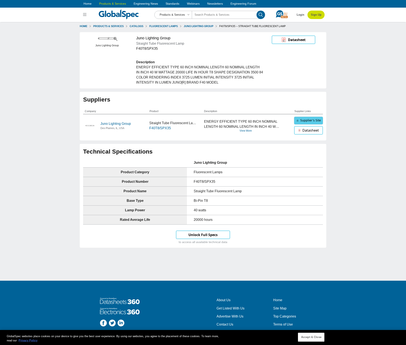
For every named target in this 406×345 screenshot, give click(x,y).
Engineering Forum (243, 3)
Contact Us (225, 324)
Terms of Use (283, 324)
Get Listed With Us (230, 308)
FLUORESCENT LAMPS (163, 26)
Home (88, 3)
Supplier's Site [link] (310, 120)
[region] (203, 337)
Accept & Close (311, 337)
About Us (223, 300)
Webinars (193, 3)
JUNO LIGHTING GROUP (198, 26)
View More (246, 130)
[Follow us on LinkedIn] (121, 324)
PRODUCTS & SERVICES (108, 26)
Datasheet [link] (297, 39)
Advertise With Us (230, 316)
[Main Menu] (85, 15)
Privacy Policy (28, 340)
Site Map (280, 308)
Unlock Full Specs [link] (203, 234)
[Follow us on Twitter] (112, 324)
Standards (172, 3)
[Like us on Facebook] (103, 324)
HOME (83, 26)
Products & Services (112, 3)
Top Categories (284, 316)
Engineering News (146, 3)
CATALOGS (136, 26)
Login (300, 14)
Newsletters (215, 3)
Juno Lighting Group (115, 123)
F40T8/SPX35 (160, 128)
